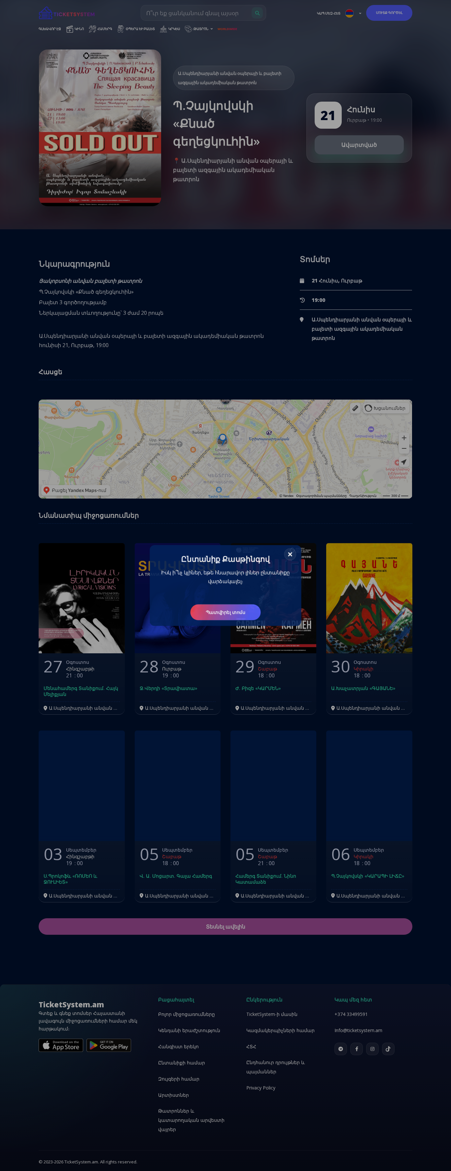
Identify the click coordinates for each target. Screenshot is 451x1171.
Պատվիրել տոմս (225, 614)
